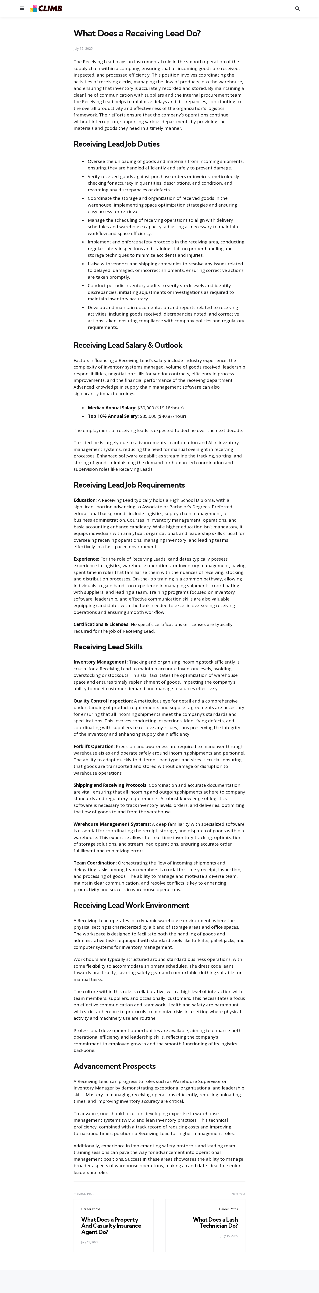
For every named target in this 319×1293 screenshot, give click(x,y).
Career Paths (90, 1209)
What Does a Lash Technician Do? (215, 1222)
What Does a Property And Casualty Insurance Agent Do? (111, 1225)
